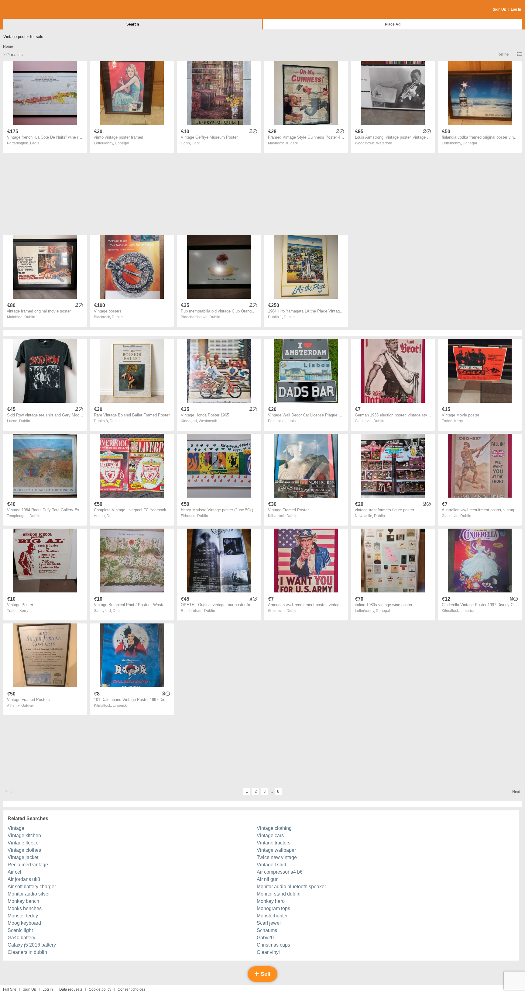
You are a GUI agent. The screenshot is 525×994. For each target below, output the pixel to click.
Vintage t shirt (271, 864)
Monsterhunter (272, 915)
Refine (503, 54)
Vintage (16, 828)
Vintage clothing (274, 828)
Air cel (14, 872)
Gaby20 (265, 937)
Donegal (122, 143)
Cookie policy (100, 989)
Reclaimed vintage (28, 864)
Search (132, 24)
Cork (196, 143)
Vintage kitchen (24, 835)
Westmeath (208, 421)
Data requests (70, 989)
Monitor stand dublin (278, 893)
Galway (27, 705)
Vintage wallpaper (276, 850)
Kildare (292, 143)
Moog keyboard (24, 923)
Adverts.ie (27, 9)
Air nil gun (268, 879)
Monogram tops (273, 908)
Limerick (468, 611)
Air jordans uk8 (24, 879)
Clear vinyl (268, 952)
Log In (516, 9)
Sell (264, 974)
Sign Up (499, 9)
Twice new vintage (277, 857)
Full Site (9, 989)
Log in (48, 989)
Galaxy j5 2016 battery (32, 944)
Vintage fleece (23, 842)
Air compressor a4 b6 (280, 872)
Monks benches (25, 908)
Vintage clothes (24, 850)
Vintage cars (270, 835)
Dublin (29, 317)
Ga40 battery (21, 937)
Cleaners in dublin (27, 952)
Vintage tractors (273, 842)
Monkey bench (23, 901)
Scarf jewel (269, 923)
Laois (34, 143)
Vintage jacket (23, 857)
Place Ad (392, 24)
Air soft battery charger (32, 886)
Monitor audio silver (29, 893)
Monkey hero (271, 901)
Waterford (384, 143)
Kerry (458, 421)
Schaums (267, 930)
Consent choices (131, 989)
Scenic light (20, 930)
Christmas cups (273, 944)
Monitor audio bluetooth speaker (291, 886)
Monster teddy (23, 915)
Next (516, 791)
